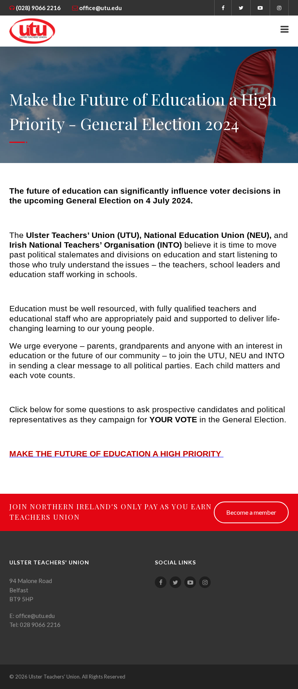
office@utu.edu (100, 7)
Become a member (251, 512)
